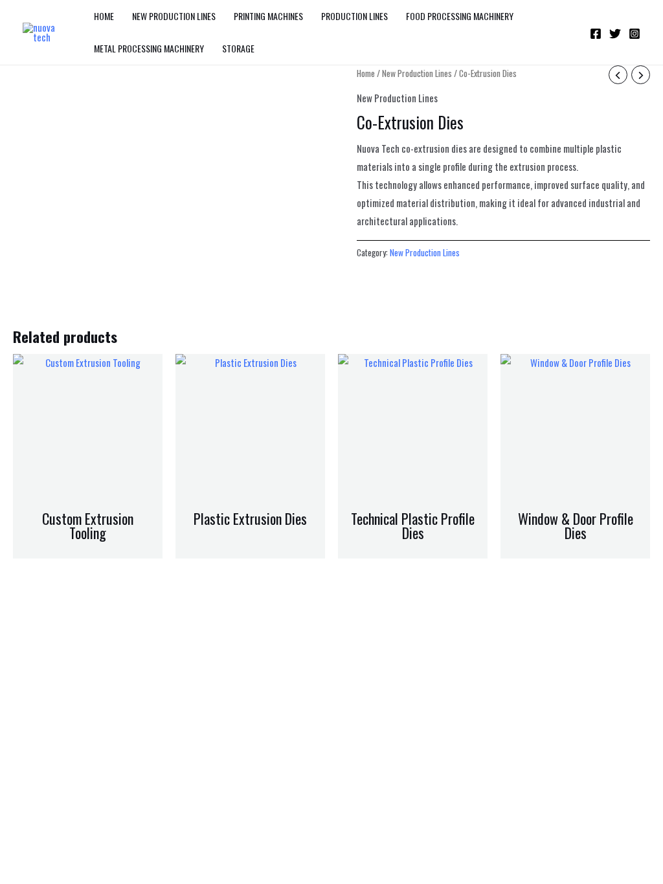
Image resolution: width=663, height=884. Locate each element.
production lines (354, 16)
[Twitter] (615, 33)
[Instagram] (634, 33)
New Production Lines (174, 16)
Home (104, 16)
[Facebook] (595, 33)
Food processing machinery (459, 16)
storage (238, 48)
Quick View (88, 492)
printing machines (268, 16)
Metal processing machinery (149, 48)
